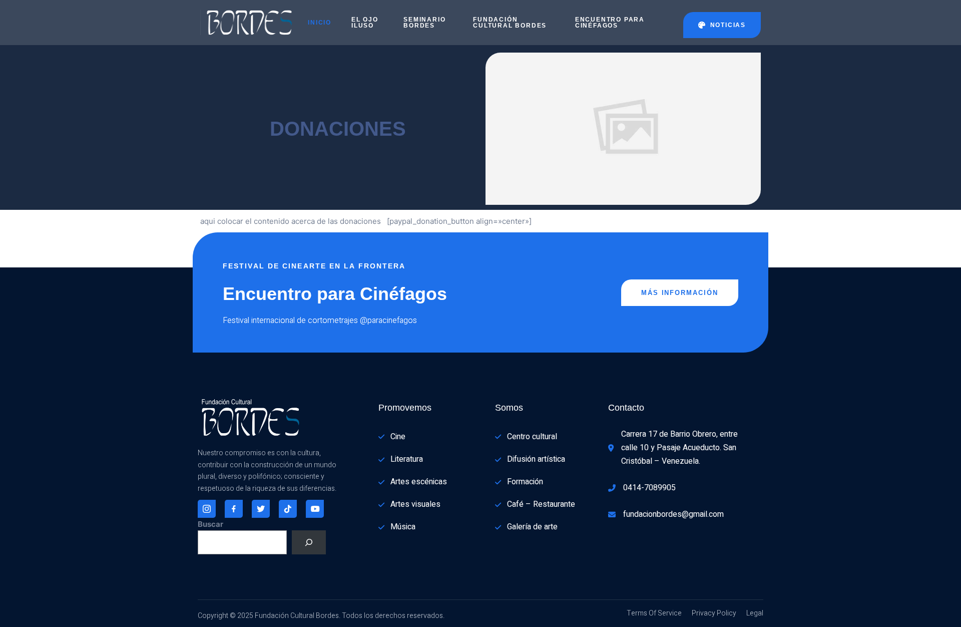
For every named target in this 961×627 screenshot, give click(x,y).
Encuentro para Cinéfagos (610, 22)
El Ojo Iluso (364, 22)
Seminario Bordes (424, 22)
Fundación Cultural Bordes (510, 22)
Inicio (319, 22)
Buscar (210, 524)
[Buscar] (309, 542)
